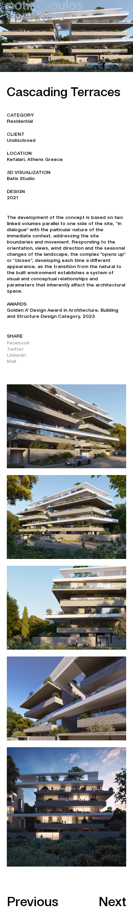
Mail (11, 361)
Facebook (18, 343)
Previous (32, 901)
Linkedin (16, 355)
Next (112, 901)
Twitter (15, 349)
